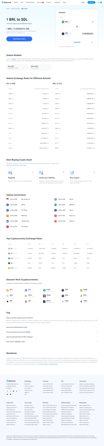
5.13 (63, 258)
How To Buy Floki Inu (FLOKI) (32, 420)
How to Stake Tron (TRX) (49, 416)
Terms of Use (44, 364)
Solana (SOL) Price (10, 414)
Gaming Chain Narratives (67, 422)
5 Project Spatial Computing (67, 416)
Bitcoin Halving (46, 424)
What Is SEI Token (83, 420)
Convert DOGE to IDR (48, 392)
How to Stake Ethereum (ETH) (50, 405)
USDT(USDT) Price (10, 409)
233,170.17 (41, 253)
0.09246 (30, 268)
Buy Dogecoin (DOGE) (30, 411)
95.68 (40, 258)
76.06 (88, 263)
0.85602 (53, 258)
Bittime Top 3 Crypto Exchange (86, 384)
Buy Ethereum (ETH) (29, 407)
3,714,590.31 (90, 248)
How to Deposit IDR (66, 388)
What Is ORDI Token (47, 420)
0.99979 (30, 258)
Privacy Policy (54, 364)
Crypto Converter (15, 8)
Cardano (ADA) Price (11, 422)
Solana (14, 59)
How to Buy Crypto (29, 414)
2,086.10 (53, 253)
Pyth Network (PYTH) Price (12, 416)
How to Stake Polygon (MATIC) (50, 414)
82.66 (75, 258)
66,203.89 (53, 248)
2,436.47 (30, 253)
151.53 (40, 263)
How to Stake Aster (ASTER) (49, 409)
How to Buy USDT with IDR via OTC (87, 388)
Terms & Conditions (29, 386)
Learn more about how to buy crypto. (16, 165)
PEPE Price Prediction (66, 411)
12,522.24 (64, 253)
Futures (40, 2)
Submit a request (12, 386)
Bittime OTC (27, 384)
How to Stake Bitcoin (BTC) (49, 411)
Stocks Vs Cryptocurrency (85, 407)
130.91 (75, 263)
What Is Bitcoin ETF (47, 418)
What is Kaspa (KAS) (84, 422)
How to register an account (67, 384)
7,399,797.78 (42, 248)
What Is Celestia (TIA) (48, 422)
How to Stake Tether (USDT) (49, 407)
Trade (21, 2)
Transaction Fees (29, 390)
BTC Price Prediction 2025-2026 (87, 386)
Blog (64, 2)
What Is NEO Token (83, 424)
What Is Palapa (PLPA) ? (85, 405)
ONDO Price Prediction (66, 420)
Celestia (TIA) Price (11, 420)
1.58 (29, 263)
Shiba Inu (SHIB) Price (11, 418)
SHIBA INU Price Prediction (67, 409)
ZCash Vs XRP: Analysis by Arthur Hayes (88, 390)
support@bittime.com (13, 384)
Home (8, 8)
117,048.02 (89, 253)
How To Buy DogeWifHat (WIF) (32, 422)
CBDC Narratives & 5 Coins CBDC (69, 424)
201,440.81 (76, 253)
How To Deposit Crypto (66, 392)
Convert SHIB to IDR (48, 388)
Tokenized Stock (30, 2)
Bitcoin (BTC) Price (10, 405)
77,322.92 (30, 248)
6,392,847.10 (77, 248)
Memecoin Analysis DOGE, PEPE (68, 405)
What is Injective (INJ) (84, 414)
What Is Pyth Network (84, 418)
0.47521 (64, 268)
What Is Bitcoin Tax (84, 416)
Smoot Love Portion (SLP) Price (13, 411)
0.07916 (53, 268)
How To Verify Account (66, 386)
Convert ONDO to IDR (48, 390)
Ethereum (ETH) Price (11, 407)
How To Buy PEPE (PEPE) (30, 418)
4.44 (88, 268)
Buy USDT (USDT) (29, 409)
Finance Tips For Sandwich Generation (88, 409)
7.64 (75, 268)
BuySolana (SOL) (19, 39)
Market (16, 2)
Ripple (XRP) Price (10, 424)
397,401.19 (65, 248)
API (25, 394)
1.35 (52, 263)
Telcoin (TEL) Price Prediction (86, 392)
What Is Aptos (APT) (84, 411)
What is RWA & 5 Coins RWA (67, 418)
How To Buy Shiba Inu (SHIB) (32, 416)
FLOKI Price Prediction (66, 414)
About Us (27, 392)
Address (10, 388)
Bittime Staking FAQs (66, 390)
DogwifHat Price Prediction (67, 407)
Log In (83, 2)
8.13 (63, 263)
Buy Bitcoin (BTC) (29, 405)
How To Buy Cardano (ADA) (31, 424)
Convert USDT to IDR (48, 384)
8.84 (40, 268)
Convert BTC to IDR (47, 386)
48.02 (88, 258)
